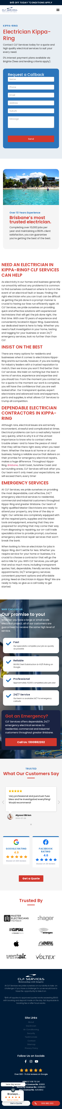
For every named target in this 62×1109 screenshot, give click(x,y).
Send (31, 138)
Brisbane (13, 465)
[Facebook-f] (25, 1061)
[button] (58, 9)
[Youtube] (36, 1061)
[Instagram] (31, 1061)
